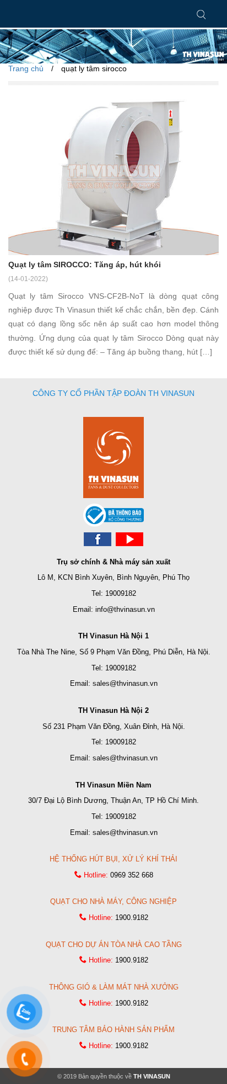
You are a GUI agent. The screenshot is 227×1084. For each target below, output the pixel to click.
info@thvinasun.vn (125, 609)
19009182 (120, 593)
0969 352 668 (131, 875)
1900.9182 (131, 917)
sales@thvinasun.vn (125, 683)
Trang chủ (26, 68)
